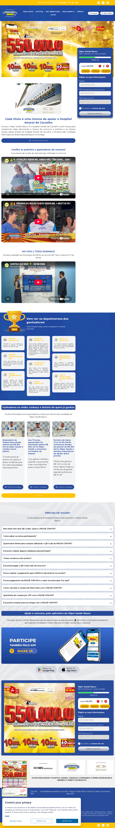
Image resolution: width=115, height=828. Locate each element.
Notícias (39, 11)
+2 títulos (85, 71)
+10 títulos (106, 71)
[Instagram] (98, 2)
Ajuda (53, 15)
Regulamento (68, 11)
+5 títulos (95, 71)
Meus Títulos (108, 13)
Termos (80, 11)
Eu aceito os (93, 108)
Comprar (94, 13)
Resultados (28, 11)
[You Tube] (107, 2)
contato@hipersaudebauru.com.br (53, 791)
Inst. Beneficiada (53, 11)
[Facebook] (103, 2)
